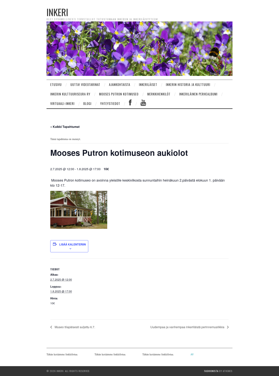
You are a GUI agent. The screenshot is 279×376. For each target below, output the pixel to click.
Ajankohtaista (119, 84)
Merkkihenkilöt (158, 94)
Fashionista (211, 371)
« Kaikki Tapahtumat (65, 126)
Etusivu (56, 84)
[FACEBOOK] (130, 103)
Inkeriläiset (148, 84)
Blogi (87, 103)
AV (192, 354)
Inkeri (57, 12)
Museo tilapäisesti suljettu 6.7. (74, 327)
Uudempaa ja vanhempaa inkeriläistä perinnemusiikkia (187, 327)
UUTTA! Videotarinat (85, 84)
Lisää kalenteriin (72, 244)
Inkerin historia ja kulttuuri (188, 84)
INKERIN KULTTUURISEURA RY (70, 94)
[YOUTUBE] (143, 103)
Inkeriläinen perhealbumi (198, 94)
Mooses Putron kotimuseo (119, 94)
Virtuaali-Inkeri (62, 103)
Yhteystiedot (110, 103)
